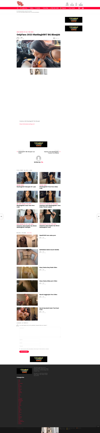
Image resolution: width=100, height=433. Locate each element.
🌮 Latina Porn (23, 8)
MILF (19, 406)
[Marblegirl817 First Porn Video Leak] (50, 178)
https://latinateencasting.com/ (27, 124)
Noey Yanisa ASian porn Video (48, 281)
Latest (67, 5)
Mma (19, 407)
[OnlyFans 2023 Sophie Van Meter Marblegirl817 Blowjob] (27, 216)
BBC (19, 384)
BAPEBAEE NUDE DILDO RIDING (49, 249)
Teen (27, 203)
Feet (19, 397)
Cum (19, 393)
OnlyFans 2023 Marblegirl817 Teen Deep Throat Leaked (50, 206)
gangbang (20, 399)
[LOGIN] (83, 8)
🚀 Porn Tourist (71, 8)
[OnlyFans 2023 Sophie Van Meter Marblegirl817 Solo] (50, 216)
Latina (19, 404)
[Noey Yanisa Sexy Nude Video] (27, 273)
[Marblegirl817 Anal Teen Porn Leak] (27, 197)
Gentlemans (20, 400)
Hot (76, 5)
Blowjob (44, 203)
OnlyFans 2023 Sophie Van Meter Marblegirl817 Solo (49, 226)
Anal (18, 203)
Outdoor (20, 412)
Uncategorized (21, 421)
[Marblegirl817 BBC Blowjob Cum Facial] (1, 216)
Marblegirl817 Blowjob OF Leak (26, 186)
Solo (27, 224)
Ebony (19, 394)
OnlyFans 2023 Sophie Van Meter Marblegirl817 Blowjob (27, 226)
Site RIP (19, 414)
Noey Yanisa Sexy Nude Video (48, 267)
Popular (72, 5)
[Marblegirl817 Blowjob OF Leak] (27, 178)
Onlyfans (18, 185)
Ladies (19, 402)
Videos (22, 185)
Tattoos (19, 417)
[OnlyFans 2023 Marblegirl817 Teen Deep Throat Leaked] (50, 197)
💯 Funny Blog (44, 8)
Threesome (20, 420)
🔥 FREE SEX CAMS (54, 8)
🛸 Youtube (37, 8)
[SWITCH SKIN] (79, 8)
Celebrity (20, 389)
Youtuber (20, 423)
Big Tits (19, 385)
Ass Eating (20, 383)
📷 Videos (31, 8)
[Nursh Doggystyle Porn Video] (27, 300)
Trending (81, 5)
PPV (51, 203)
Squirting (20, 416)
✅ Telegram (63, 8)
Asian (20, 203)
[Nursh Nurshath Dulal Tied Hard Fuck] (27, 314)
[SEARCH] (81, 8)
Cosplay (19, 391)
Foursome (20, 398)
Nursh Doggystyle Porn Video (48, 294)
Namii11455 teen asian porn (47, 235)
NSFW (19, 408)
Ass (19, 382)
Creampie (20, 392)
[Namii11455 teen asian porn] (27, 241)
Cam (19, 387)
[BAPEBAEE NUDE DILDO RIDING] (27, 257)
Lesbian (19, 405)
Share (18, 42)
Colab (19, 390)
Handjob (20, 401)
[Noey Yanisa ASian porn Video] (27, 286)
